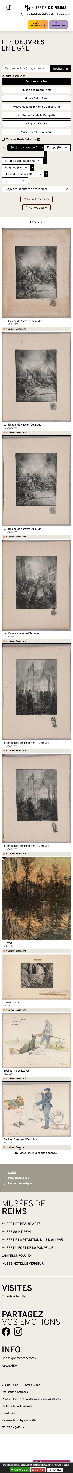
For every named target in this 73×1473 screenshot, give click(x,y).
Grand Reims (32, 1385)
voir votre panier (38, 208)
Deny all (39, 1469)
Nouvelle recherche (38, 199)
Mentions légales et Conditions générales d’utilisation (32, 1399)
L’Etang (7, 943)
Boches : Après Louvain (16, 1070)
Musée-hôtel (36, 132)
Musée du (36, 115)
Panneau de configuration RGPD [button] (20, 1420)
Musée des (37, 24)
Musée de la (36, 107)
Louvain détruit (11, 1002)
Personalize (55, 1469)
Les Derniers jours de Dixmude (21, 633)
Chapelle (36, 124)
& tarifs (19, 1358)
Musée (58, 24)
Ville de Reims (10, 1385)
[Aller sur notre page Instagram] (18, 1331)
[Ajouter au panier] (68, 230)
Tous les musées (36, 81)
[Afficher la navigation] (9, 8)
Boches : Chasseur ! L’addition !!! (21, 1139)
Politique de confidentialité (17, 1406)
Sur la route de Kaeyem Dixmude (22, 321)
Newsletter (9, 1366)
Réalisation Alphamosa (15, 1392)
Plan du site (8, 1413)
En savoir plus (63, 14)
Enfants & (14, 1296)
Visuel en (21, 139)
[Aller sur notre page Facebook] (6, 1331)
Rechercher (60, 69)
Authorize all (20, 1469)
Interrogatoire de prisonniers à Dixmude (26, 743)
